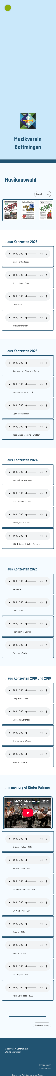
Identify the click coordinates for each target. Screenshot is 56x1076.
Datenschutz (44, 1068)
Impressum (45, 1065)
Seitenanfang (42, 1025)
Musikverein (42, 194)
